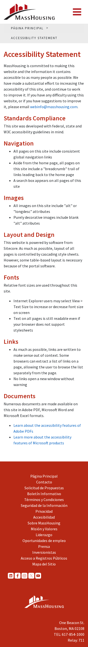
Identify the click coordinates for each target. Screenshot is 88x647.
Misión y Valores (44, 528)
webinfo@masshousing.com (53, 106)
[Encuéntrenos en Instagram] (24, 575)
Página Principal (44, 476)
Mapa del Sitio (44, 564)
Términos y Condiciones (44, 499)
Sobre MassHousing (44, 523)
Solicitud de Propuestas (44, 487)
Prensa (44, 546)
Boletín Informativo (44, 493)
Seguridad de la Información (44, 505)
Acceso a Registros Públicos (44, 558)
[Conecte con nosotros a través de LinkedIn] (10, 575)
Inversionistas (44, 552)
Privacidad (44, 511)
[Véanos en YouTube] (38, 575)
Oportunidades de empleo (44, 540)
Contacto (44, 482)
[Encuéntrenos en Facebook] (17, 575)
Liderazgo (44, 534)
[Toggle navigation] (77, 12)
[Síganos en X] (31, 575)
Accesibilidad (44, 517)
